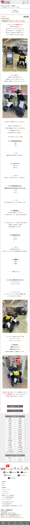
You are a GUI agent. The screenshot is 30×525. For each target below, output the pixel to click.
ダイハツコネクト (5, 499)
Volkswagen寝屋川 (6, 503)
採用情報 (4, 487)
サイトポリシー (5, 491)
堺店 (10, 436)
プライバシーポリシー (6, 489)
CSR (10, 460)
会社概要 (4, 481)
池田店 (10, 423)
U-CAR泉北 (20, 449)
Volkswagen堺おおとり (7, 502)
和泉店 (10, 442)
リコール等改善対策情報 (7, 497)
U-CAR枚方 (10, 447)
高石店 (20, 440)
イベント (20, 458)
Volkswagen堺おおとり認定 (11, 505)
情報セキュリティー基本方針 (8, 495)
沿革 (3, 483)
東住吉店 (20, 421)
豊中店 (10, 425)
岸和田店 (13, 5)
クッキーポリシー (5, 493)
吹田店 (20, 425)
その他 (20, 460)
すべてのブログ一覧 (14, 410)
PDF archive (12, 478)
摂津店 (10, 427)
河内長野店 (10, 440)
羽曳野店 (20, 438)
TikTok (7, 472)
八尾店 (10, 434)
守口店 (10, 432)
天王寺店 (10, 421)
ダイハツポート (23, 475)
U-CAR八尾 (10, 449)
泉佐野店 (10, 445)
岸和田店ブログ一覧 (14, 406)
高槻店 (20, 427)
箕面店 (20, 423)
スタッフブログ (7, 5)
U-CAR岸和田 (20, 451)
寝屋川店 (20, 429)
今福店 (20, 418)
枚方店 (10, 429)
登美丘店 (20, 436)
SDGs (3, 485)
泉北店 (10, 438)
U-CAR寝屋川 (20, 447)
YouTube (25, 472)
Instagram (8, 475)
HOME (2, 5)
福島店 (10, 418)
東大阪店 (20, 432)
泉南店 (20, 445)
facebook (14, 472)
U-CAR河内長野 (10, 451)
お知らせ (10, 458)
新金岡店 (20, 434)
